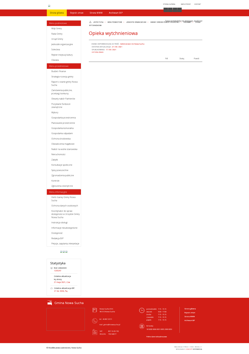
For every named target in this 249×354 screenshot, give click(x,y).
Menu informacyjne (58, 192)
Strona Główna (169, 4)
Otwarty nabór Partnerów (63, 98)
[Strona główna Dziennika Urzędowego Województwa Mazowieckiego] (66, 252)
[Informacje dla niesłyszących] (175, 10)
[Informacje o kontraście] (179, 10)
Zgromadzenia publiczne (62, 175)
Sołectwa (55, 49)
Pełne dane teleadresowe (156, 336)
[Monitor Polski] (61, 252)
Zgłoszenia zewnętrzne (62, 185)
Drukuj (190, 34)
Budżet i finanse (58, 71)
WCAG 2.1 (163, 348)
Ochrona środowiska (61, 138)
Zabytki (54, 159)
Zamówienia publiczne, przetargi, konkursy (61, 92)
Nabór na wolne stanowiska (64, 149)
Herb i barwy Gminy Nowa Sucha (63, 199)
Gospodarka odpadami (62, 133)
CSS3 (155, 348)
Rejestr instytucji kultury (62, 54)
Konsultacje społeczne (61, 164)
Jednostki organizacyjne (62, 44)
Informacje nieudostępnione (64, 227)
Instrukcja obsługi (59, 222)
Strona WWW (189, 316)
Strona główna (190, 309)
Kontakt (197, 4)
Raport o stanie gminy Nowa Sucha (64, 83)
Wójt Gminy (56, 28)
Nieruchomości (58, 154)
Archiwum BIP (189, 320)
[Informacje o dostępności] (166, 10)
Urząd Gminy (57, 39)
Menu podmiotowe (58, 23)
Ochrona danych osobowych (64, 205)
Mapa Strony (186, 4)
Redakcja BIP (57, 238)
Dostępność (57, 233)
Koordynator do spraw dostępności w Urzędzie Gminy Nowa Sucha (65, 214)
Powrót (194, 34)
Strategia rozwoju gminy (62, 76)
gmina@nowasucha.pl (111, 324)
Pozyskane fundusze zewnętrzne (60, 106)
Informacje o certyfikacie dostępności (123, 348)
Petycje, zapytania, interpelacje (65, 243)
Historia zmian (97, 52)
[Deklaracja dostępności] (170, 10)
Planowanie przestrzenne (63, 123)
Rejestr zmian (189, 312)
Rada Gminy (56, 33)
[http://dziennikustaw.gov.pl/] (64, 252)
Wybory (54, 112)
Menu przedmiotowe (58, 66)
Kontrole (55, 180)
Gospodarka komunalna (62, 128)
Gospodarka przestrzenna (63, 117)
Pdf (186, 34)
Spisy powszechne (59, 170)
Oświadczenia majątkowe (62, 143)
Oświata (55, 60)
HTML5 (151, 348)
